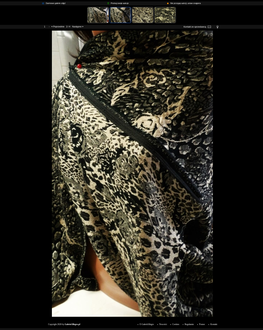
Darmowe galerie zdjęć (56, 3)
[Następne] (132, 32)
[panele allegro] (108, 2)
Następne (77, 26)
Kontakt (213, 324)
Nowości (163, 324)
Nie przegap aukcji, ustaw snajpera (185, 3)
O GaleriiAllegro (147, 324)
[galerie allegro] (43, 2)
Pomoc (202, 324)
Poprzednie (58, 26)
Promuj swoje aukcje (120, 3)
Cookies (175, 324)
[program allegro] (168, 2)
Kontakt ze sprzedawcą (195, 27)
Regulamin (189, 324)
